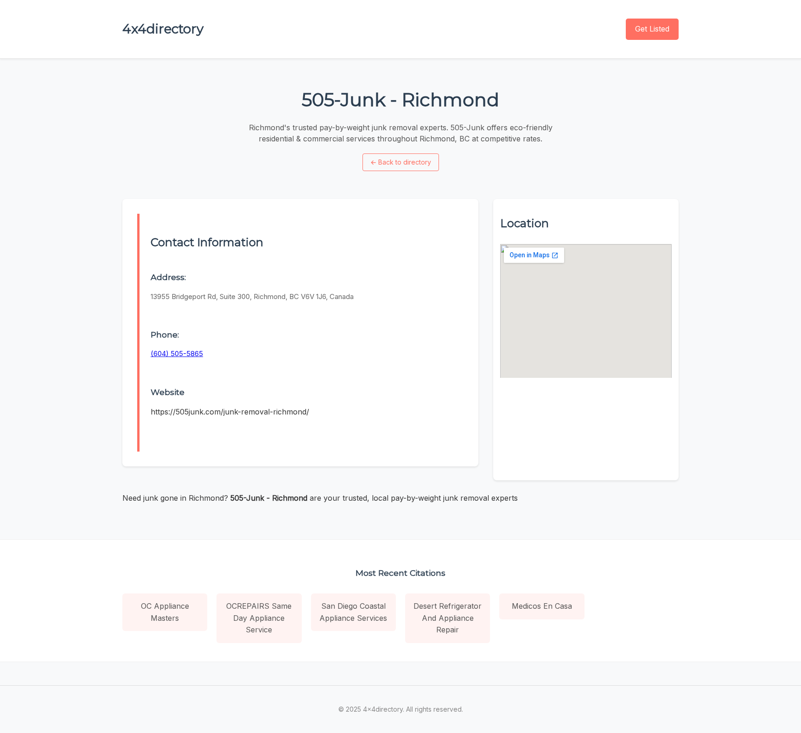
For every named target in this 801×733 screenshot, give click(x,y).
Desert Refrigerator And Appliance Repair (447, 617)
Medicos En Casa (542, 606)
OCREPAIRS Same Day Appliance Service (259, 617)
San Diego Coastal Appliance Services (353, 612)
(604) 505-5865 (177, 353)
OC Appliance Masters (165, 612)
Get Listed (652, 28)
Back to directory (400, 162)
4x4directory (162, 29)
